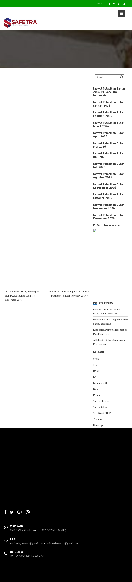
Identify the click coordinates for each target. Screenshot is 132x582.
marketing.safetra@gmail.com (26, 543)
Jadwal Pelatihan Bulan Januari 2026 (108, 103)
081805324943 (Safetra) (22, 530)
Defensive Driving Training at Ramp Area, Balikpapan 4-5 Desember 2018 (22, 295)
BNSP (96, 370)
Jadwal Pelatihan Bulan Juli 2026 (108, 165)
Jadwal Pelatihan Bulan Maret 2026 (108, 124)
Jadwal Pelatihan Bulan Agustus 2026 (108, 175)
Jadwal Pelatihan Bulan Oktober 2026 (108, 196)
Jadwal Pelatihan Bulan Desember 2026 (108, 216)
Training (97, 419)
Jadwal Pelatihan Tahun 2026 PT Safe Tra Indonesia (109, 91)
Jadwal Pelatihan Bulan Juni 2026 (108, 155)
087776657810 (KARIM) (54, 530)
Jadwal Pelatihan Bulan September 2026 (108, 186)
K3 (94, 376)
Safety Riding (100, 407)
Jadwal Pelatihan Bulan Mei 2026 (108, 145)
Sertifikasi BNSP (102, 413)
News (99, 3)
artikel (96, 358)
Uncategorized (101, 425)
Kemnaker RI (100, 382)
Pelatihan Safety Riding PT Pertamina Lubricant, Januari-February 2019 (69, 293)
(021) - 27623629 (18, 556)
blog (95, 364)
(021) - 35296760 (35, 556)
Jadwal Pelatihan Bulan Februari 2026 (108, 114)
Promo (97, 395)
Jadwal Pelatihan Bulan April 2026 (108, 134)
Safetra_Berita (101, 401)
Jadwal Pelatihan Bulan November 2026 (108, 206)
